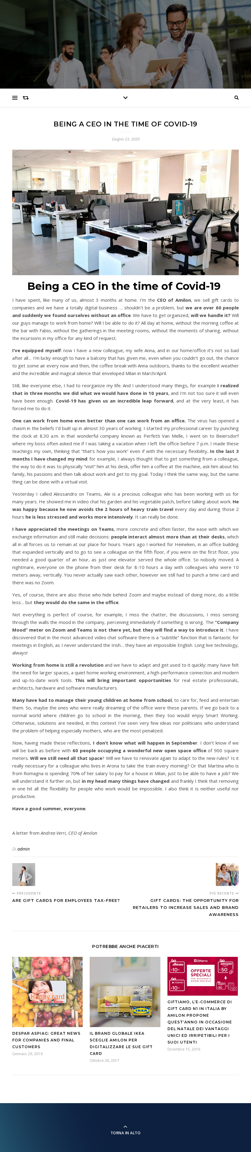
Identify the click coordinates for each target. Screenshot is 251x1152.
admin (23, 849)
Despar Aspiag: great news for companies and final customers (46, 1040)
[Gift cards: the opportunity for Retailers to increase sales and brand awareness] (227, 874)
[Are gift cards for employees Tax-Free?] (23, 874)
